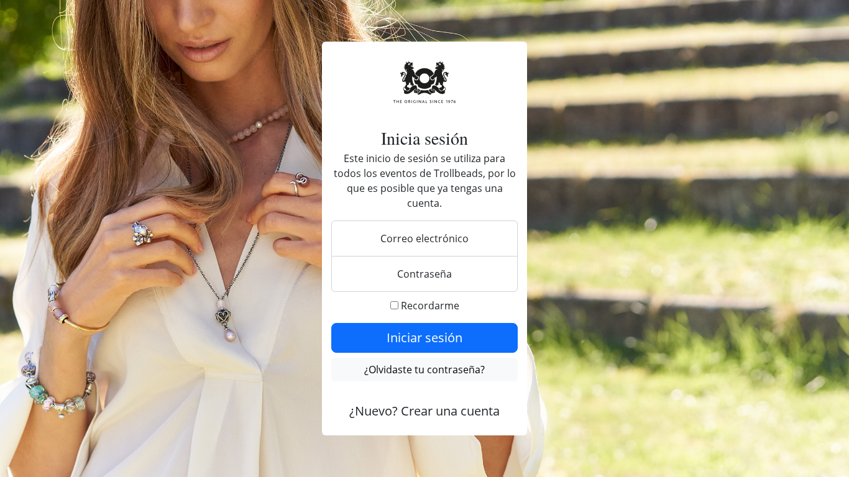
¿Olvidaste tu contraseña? (424, 369)
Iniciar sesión (424, 337)
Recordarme (428, 305)
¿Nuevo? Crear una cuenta (424, 410)
